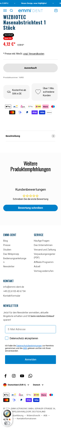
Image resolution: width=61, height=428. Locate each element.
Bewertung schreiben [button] (30, 207)
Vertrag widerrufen (44, 271)
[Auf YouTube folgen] (22, 376)
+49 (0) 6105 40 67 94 (14, 291)
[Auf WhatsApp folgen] (30, 376)
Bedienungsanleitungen (14, 260)
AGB (25, 348)
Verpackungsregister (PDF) (44, 256)
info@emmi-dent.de (13, 287)
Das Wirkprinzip (11, 254)
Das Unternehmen (43, 245)
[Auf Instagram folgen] (14, 376)
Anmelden (30, 359)
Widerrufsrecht (33, 415)
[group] (30, 136)
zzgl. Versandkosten (33, 53)
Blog (5, 240)
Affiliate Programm (44, 262)
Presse (6, 245)
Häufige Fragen (41, 240)
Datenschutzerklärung (13, 415)
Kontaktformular (11, 295)
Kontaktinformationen (26, 418)
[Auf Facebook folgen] (5, 376)
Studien (7, 249)
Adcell (37, 266)
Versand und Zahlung (45, 249)
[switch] (7, 423)
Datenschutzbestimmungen (29, 346)
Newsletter (8, 266)
